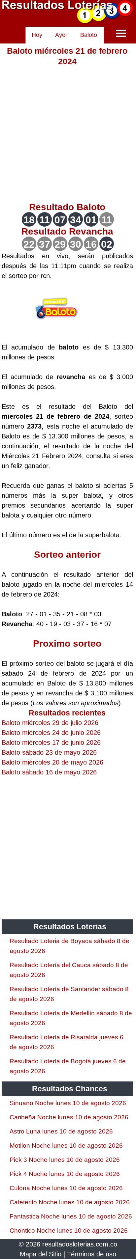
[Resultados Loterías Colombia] (68, 21)
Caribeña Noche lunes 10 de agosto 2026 (69, 1117)
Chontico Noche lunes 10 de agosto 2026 (69, 1230)
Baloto (88, 35)
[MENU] (120, 33)
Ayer (61, 35)
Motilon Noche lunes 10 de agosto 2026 (66, 1145)
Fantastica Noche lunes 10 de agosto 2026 (71, 1216)
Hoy (37, 35)
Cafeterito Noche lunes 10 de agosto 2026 (70, 1202)
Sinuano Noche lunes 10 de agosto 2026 (68, 1103)
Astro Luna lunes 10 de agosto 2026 (61, 1131)
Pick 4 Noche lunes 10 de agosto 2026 (65, 1173)
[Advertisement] (68, 134)
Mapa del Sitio (40, 1254)
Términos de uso (91, 1254)
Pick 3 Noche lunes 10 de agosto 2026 (65, 1159)
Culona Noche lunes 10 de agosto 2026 (66, 1188)
